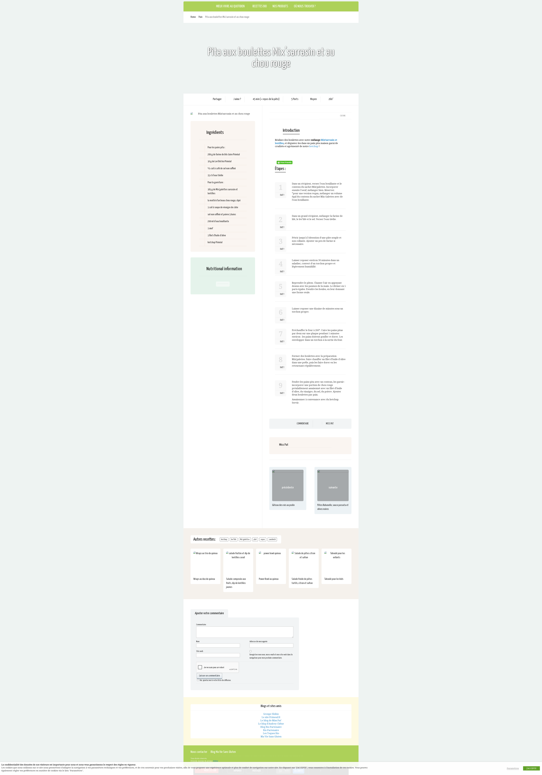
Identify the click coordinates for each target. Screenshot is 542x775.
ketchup (313, 146)
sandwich (272, 539)
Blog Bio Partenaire (271, 727)
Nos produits (280, 6)
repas (263, 539)
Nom (197, 641)
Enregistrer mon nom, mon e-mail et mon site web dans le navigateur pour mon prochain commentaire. (271, 656)
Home (193, 17)
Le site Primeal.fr (271, 717)
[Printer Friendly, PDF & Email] (285, 162)
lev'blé (233, 539)
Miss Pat (330, 423)
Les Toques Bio (271, 733)
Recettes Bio (260, 6)
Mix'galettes (245, 539)
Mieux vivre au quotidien (230, 6)
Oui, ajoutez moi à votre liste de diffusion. (215, 680)
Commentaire (303, 423)
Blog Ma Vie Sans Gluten (223, 752)
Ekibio (215, 761)
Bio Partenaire (271, 730)
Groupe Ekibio (271, 714)
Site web (199, 651)
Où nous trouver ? (305, 6)
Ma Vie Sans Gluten (271, 736)
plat (255, 539)
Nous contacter (199, 752)
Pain (200, 17)
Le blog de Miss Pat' (271, 720)
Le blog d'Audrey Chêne (271, 723)
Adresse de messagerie (258, 641)
